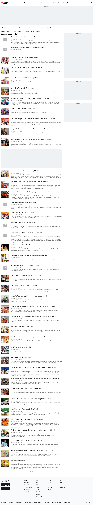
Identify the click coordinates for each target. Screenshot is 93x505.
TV (63, 3)
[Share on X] (81, 503)
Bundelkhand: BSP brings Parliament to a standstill (27, 233)
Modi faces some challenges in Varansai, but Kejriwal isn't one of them (33, 306)
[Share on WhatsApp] (78, 503)
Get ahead (52, 28)
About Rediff (3, 502)
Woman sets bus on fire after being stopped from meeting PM (30, 192)
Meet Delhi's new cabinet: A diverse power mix (25, 57)
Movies (37, 28)
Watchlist (50, 487)
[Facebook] (83, 503)
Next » (31, 471)
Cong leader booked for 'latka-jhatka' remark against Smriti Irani (31, 129)
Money (43, 3)
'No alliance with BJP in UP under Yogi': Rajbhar (25, 171)
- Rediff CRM (26, 491)
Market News (50, 485)
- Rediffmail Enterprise (28, 485)
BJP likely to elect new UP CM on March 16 (24, 286)
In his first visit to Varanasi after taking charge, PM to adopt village (32, 450)
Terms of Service (27, 502)
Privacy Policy (18, 502)
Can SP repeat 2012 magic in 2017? (22, 347)
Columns (20, 31)
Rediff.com (57, 502)
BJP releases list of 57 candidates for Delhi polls (26, 275)
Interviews (26, 31)
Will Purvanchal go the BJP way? (21, 357)
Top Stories (5, 28)
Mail (30, 3)
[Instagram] (86, 503)
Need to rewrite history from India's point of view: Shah (28, 337)
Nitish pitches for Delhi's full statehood (23, 245)
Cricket (29, 28)
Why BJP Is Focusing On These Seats (22, 88)
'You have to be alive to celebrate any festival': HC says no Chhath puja (32, 316)
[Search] (87, 3)
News (35, 3)
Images (14, 31)
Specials (32, 31)
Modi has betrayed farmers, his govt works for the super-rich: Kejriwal (33, 430)
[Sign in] (91, 3)
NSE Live (49, 484)
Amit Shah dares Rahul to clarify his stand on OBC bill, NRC (29, 255)
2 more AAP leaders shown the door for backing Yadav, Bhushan (31, 399)
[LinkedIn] (91, 503)
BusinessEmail (52, 3)
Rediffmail (26, 482)
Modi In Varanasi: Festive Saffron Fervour (23, 108)
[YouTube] (89, 503)
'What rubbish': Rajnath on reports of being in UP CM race (28, 440)
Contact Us (47, 502)
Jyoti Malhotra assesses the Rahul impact (24, 202)
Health (61, 482)
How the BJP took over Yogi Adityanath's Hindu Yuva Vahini (29, 182)
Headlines (3, 31)
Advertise (11, 502)
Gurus (59, 3)
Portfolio (49, 489)
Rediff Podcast (39, 496)
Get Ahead (38, 491)
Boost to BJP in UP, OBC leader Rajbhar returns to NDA (28, 67)
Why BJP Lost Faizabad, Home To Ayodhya (24, 78)
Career (61, 485)
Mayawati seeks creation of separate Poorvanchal (26, 37)
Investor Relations (37, 502)
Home (25, 3)
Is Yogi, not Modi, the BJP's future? (22, 327)
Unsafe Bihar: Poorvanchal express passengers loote (27, 47)
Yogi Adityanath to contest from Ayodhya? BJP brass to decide (31, 139)
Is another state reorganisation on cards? (24, 222)
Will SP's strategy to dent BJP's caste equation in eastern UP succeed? (33, 119)
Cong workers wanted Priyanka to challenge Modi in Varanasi (30, 98)
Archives (38, 31)
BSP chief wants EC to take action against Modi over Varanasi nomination (34, 367)
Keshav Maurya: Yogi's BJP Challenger (22, 212)
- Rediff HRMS (27, 489)
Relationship (62, 487)
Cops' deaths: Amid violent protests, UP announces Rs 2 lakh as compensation (35, 378)
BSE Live (49, 482)
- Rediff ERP (26, 492)
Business (21, 28)
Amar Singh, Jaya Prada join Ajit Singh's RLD (24, 409)
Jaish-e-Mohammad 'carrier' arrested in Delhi (25, 265)
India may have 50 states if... (19, 461)
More (68, 3)
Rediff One (26, 484)
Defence (9, 31)
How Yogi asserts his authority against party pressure (27, 419)
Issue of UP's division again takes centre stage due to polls (29, 296)
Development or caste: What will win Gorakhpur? (26, 388)
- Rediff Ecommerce (28, 487)
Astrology (38, 494)
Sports (44, 28)
